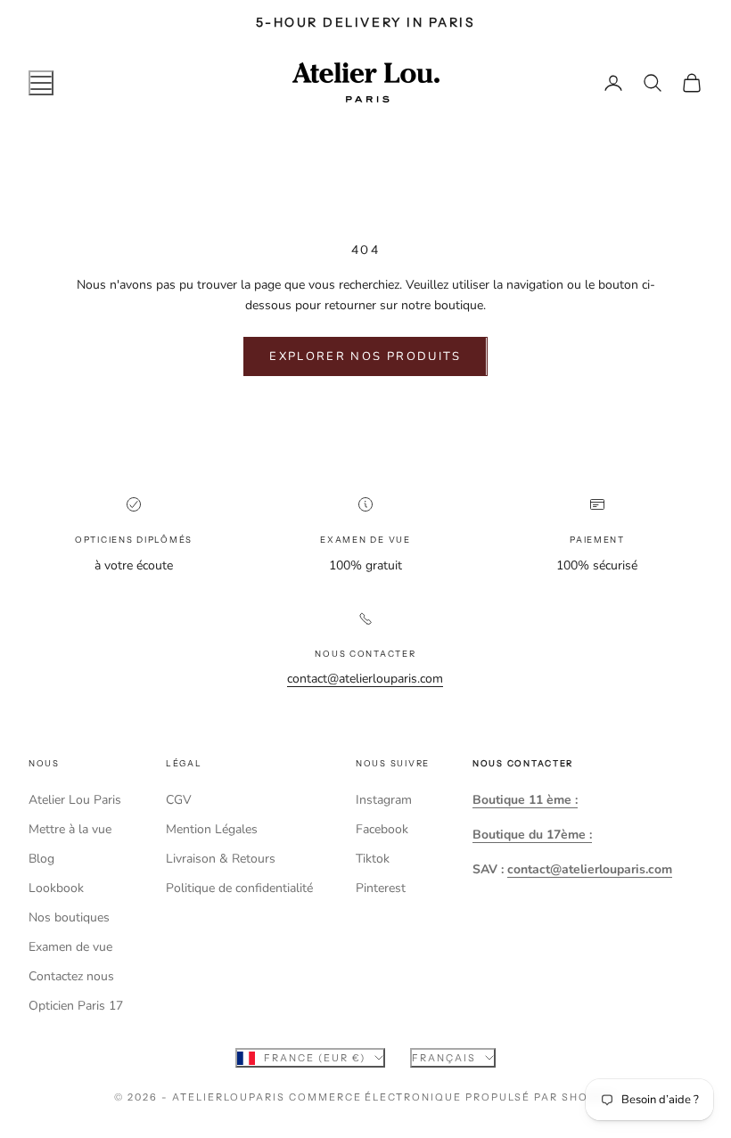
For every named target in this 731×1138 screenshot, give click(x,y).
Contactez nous (71, 976)
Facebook (382, 829)
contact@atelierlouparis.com (365, 678)
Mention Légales (212, 829)
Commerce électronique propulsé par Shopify (453, 1097)
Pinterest (381, 888)
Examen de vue (70, 946)
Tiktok (373, 858)
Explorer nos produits (365, 356)
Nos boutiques (69, 917)
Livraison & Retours (220, 858)
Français (444, 1058)
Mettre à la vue (70, 829)
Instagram (384, 799)
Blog (41, 858)
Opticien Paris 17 (76, 1005)
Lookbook (56, 888)
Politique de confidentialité (239, 888)
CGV (179, 799)
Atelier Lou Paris (75, 799)
